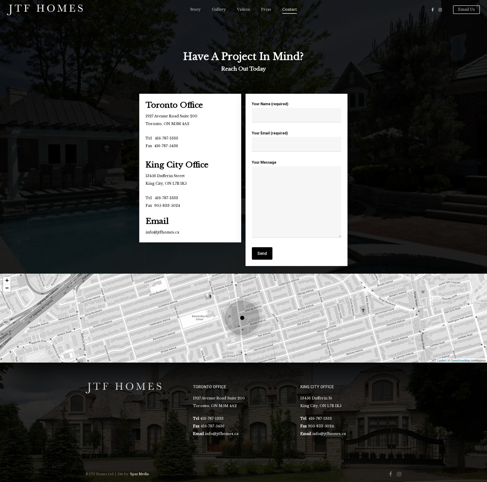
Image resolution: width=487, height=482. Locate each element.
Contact (289, 9)
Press (266, 9)
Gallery (219, 9)
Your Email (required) (270, 133)
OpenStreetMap (460, 360)
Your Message (264, 162)
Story (195, 9)
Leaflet (441, 360)
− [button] (7, 288)
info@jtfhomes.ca (162, 232)
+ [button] (7, 280)
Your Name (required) (270, 104)
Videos (243, 9)
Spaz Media (139, 474)
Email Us (466, 9)
